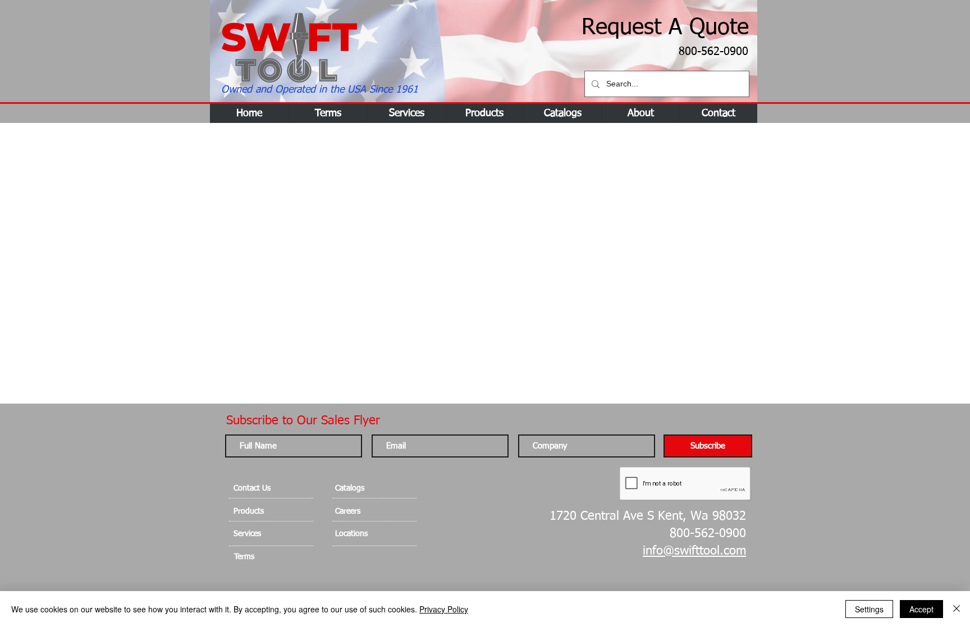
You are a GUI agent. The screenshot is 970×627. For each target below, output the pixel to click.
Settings (869, 609)
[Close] (956, 609)
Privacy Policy (443, 609)
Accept (921, 609)
